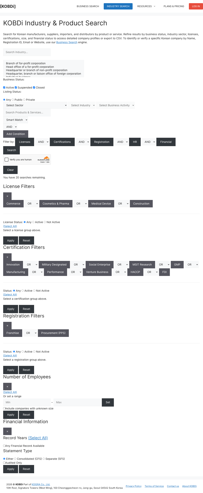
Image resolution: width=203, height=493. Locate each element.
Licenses (24, 141)
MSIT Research (142, 264)
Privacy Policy (133, 486)
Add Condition (16, 134)
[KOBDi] (8, 6)
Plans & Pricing (174, 6)
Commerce (13, 203)
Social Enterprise (99, 264)
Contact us (173, 486)
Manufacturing (16, 272)
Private (30, 99)
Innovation (13, 264)
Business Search (88, 6)
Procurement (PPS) (53, 333)
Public (18, 99)
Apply (10, 240)
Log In (196, 6)
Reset (26, 240)
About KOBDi (189, 486)
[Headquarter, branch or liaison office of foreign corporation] (43, 73)
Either (9, 458)
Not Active (53, 222)
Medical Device (101, 203)
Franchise (13, 333)
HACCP (135, 272)
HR (135, 141)
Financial (166, 141)
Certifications (62, 141)
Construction (141, 203)
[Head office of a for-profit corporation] (43, 67)
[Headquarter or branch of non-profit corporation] (43, 70)
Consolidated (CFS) (29, 458)
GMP (177, 264)
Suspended (24, 87)
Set (108, 402)
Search (11, 150)
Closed (40, 87)
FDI (164, 272)
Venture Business (97, 272)
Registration (101, 141)
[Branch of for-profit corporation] (43, 63)
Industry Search (118, 6)
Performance (55, 272)
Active (9, 87)
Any (8, 99)
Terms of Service (154, 486)
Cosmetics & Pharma (56, 203)
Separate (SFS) (55, 458)
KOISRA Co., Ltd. (41, 484)
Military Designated (54, 264)
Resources (144, 6)
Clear (10, 169)
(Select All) (10, 226)
